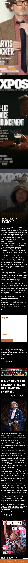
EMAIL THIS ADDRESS (14, 506)
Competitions (5, 228)
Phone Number (4, 334)
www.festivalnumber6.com (9, 298)
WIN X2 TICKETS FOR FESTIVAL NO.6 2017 (9, 220)
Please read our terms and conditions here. (13, 357)
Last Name (3, 329)
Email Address (4, 319)
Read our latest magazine (14, 561)
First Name (3, 325)
